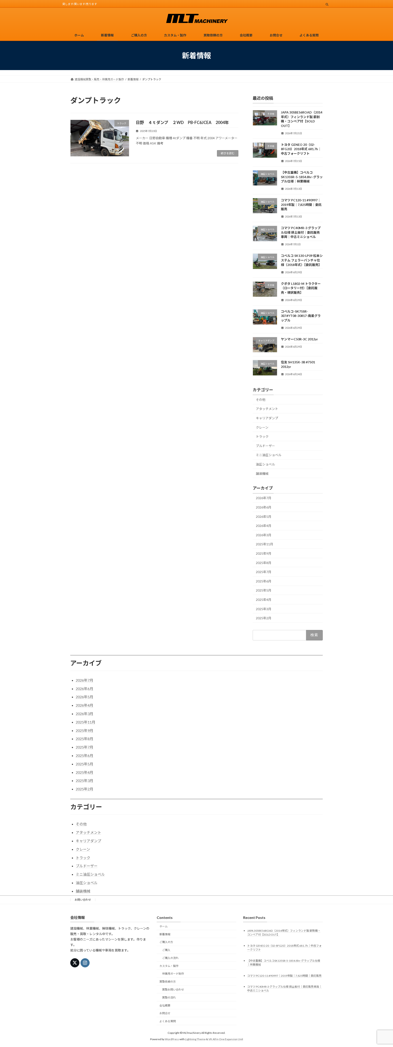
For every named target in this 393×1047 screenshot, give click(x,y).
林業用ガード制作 (173, 973)
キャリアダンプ (267, 418)
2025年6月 (263, 581)
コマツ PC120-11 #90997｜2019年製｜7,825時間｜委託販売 (301, 204)
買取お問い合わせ (173, 989)
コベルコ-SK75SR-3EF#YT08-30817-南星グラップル (301, 315)
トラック (262, 436)
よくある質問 (167, 1021)
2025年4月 (263, 600)
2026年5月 (263, 516)
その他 (260, 400)
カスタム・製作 (169, 966)
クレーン (262, 427)
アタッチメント (267, 409)
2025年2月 (263, 618)
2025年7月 (263, 572)
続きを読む (227, 153)
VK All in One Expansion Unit (226, 1039)
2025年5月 (263, 590)
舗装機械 (262, 473)
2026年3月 (263, 535)
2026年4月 (263, 526)
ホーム (163, 926)
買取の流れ (169, 997)
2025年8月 (263, 563)
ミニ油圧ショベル (268, 455)
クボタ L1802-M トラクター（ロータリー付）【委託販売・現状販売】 (301, 288)
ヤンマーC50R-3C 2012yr (299, 339)
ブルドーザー (265, 446)
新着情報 (164, 934)
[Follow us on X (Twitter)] (74, 962)
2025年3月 (263, 609)
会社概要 (164, 1005)
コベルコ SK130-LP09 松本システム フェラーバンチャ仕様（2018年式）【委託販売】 (302, 260)
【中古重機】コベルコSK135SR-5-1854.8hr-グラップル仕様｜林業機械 (302, 176)
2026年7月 (263, 498)
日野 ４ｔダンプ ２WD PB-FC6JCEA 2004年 (182, 122)
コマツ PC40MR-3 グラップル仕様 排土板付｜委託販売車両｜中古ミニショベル (301, 232)
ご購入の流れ (170, 958)
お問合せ (164, 1013)
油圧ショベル (265, 464)
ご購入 (166, 950)
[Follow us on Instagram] (85, 962)
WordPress (172, 1039)
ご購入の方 (166, 942)
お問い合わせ (83, 899)
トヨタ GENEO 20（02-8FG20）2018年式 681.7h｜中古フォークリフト (301, 149)
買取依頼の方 (167, 981)
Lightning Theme (195, 1039)
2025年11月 (264, 544)
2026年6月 (263, 507)
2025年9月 (263, 553)
